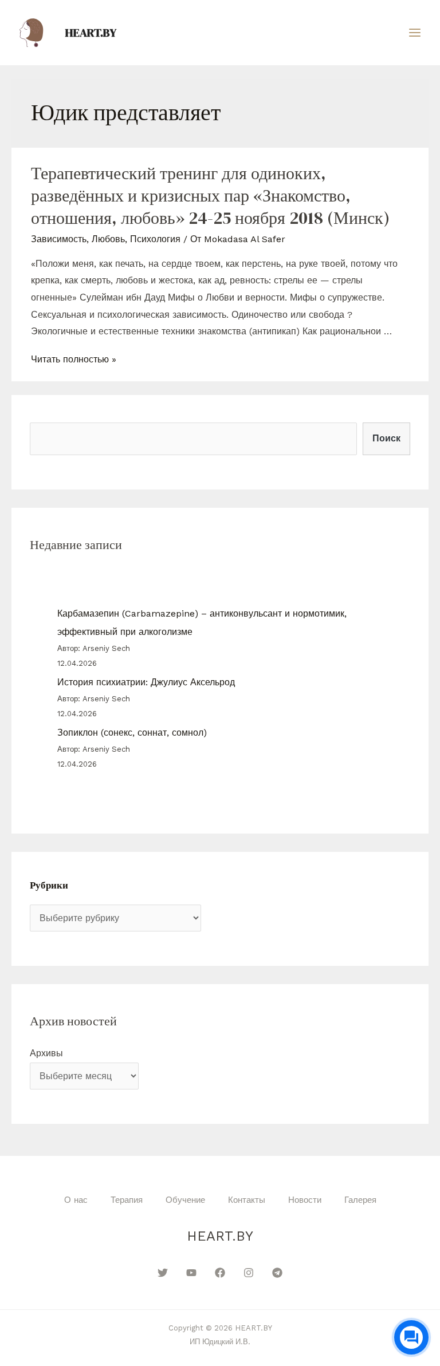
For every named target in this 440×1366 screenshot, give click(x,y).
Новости (304, 1200)
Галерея (360, 1200)
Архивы (46, 1053)
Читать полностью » (73, 359)
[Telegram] (277, 1273)
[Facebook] (220, 1273)
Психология (155, 239)
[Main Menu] (415, 32)
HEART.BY (90, 33)
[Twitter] (163, 1273)
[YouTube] (191, 1273)
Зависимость (59, 239)
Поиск (386, 438)
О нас (76, 1200)
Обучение (185, 1200)
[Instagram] (248, 1273)
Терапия (127, 1200)
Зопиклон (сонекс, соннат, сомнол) (132, 732)
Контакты (246, 1200)
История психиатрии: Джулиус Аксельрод (146, 682)
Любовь (108, 239)
